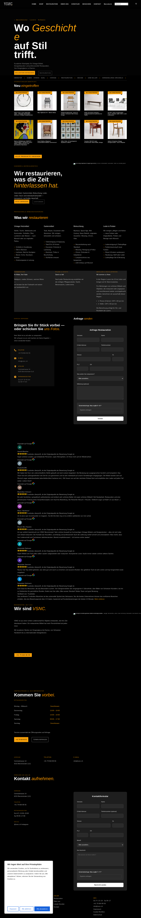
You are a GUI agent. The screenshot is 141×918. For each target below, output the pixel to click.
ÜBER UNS (65, 4)
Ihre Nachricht (81, 850)
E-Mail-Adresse (81, 345)
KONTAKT (97, 4)
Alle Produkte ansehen (28, 156)
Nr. (113, 355)
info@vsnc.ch (23, 361)
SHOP (41, 4)
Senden (100, 418)
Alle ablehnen (26, 909)
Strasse (79, 355)
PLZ (78, 364)
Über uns (57, 901)
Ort (91, 364)
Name (103, 335)
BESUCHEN (87, 4)
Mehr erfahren (100, 599)
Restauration (45, 73)
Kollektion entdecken (24, 72)
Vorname (79, 335)
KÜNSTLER (75, 4)
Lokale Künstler (59, 904)
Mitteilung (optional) (83, 384)
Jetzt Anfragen (21, 201)
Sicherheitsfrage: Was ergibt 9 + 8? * (90, 405)
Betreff (79, 840)
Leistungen (38, 201)
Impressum (97, 909)
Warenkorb (108, 4)
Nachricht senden (100, 885)
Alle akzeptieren (42, 909)
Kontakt (56, 907)
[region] (28, 887)
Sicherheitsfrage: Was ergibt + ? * (90, 872)
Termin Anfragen (40, 739)
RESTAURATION (52, 4)
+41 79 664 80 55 (24, 353)
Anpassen (13, 909)
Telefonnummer (106, 345)
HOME (34, 4)
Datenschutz (97, 915)
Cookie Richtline (99, 912)
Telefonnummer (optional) (109, 811)
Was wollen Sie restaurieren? (86, 374)
